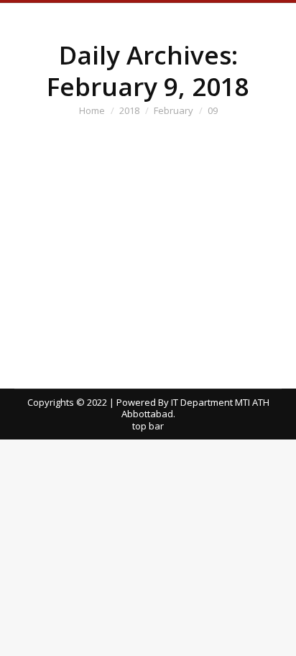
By (91, 218)
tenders (49, 217)
